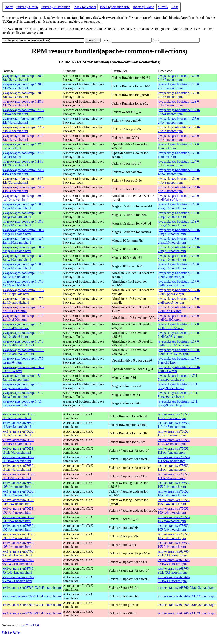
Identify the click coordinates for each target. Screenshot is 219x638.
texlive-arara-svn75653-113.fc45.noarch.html (18, 416)
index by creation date (115, 7)
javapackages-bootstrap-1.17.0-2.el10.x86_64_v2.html (23, 343)
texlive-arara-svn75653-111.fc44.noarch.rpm (174, 450)
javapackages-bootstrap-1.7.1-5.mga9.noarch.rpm (178, 377)
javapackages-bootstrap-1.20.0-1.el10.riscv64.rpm (179, 197)
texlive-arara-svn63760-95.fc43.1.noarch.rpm (174, 553)
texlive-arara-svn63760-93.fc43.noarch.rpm (187, 587)
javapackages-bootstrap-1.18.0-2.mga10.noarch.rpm (179, 206)
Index (9, 7)
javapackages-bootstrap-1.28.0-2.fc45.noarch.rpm (179, 77)
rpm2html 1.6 (30, 625)
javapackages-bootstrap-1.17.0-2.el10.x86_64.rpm (179, 326)
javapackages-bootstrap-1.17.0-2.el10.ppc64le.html (23, 292)
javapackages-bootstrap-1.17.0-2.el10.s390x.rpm (179, 309)
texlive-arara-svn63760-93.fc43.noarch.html (32, 587)
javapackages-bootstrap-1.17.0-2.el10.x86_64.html (23, 326)
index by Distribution (55, 7)
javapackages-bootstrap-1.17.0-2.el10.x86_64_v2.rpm (179, 343)
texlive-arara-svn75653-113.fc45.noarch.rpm (174, 416)
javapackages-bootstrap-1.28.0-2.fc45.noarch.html (23, 77)
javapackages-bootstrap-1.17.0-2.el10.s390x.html (23, 309)
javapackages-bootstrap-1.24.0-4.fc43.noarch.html (23, 163)
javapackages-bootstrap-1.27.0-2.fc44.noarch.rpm (179, 112)
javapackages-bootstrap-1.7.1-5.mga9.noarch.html (22, 377)
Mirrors (163, 7)
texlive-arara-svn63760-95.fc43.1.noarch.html (18, 553)
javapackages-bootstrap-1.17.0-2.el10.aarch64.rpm (179, 275)
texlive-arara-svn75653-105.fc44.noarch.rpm (174, 484)
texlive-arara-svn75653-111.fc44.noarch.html (18, 450)
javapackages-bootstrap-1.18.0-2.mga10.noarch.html (23, 206)
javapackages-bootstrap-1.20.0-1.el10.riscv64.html (23, 197)
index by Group (27, 7)
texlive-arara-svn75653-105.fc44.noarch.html (18, 484)
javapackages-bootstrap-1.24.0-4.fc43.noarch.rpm (179, 163)
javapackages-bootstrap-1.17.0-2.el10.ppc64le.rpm (179, 292)
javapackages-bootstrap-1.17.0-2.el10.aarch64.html (23, 275)
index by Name (143, 7)
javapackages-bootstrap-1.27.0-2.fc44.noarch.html (23, 112)
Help (174, 7)
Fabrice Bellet (11, 632)
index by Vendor (85, 7)
